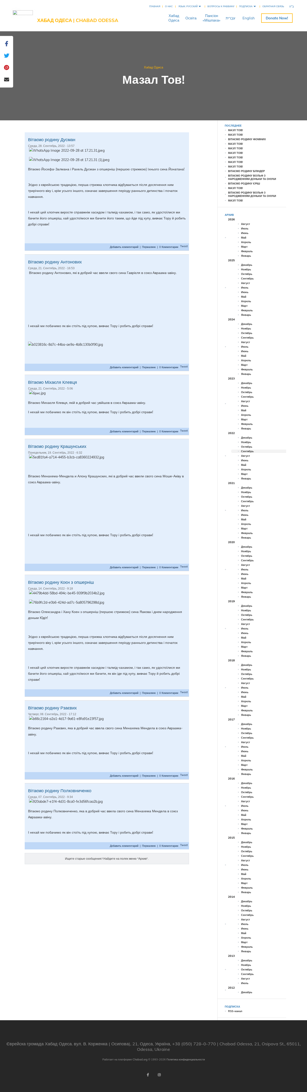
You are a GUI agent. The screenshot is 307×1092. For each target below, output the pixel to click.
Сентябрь (247, 278)
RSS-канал (235, 1011)
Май (243, 237)
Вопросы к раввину (220, 6)
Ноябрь (246, 269)
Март (244, 246)
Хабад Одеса (153, 67)
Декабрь (246, 265)
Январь (246, 255)
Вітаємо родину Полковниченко (59, 790)
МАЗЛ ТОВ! (235, 130)
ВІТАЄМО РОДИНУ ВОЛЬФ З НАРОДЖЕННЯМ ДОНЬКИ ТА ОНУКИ (252, 177)
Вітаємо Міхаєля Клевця (52, 382)
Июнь (244, 233)
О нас (169, 6)
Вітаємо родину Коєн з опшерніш (61, 582)
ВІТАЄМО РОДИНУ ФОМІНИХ (247, 139)
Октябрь (246, 274)
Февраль (247, 251)
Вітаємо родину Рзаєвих (52, 708)
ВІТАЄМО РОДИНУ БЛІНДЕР (246, 171)
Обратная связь (273, 6)
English (248, 18)
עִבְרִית (230, 18)
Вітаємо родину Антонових (55, 262)
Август (245, 224)
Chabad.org (140, 1059)
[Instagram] (159, 1074)
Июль (244, 228)
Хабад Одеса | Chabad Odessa (77, 20)
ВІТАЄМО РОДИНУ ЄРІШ (244, 183)
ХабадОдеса (173, 17)
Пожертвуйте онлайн (277, 18)
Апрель (246, 242)
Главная (154, 6)
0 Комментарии (168, 247)
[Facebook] (147, 1074)
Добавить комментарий (124, 247)
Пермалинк (149, 247)
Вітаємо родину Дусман (51, 139)
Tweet (184, 246)
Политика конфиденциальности (185, 1059)
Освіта (190, 18)
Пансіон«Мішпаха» (211, 17)
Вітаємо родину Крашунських (57, 446)
